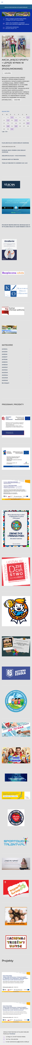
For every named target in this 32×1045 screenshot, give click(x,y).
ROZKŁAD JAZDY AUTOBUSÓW (10, 159)
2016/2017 (4, 357)
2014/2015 (4, 351)
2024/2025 (5, 377)
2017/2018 (4, 359)
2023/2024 (5, 375)
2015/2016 (4, 354)
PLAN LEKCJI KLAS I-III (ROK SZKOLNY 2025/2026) (15, 143)
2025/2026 (5, 380)
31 (12, 129)
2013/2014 (4, 349)
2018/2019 (4, 362)
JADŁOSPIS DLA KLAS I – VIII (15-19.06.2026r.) (14, 155)
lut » (6, 131)
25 (16, 126)
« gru (3, 131)
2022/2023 (5, 372)
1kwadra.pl (12, 1033)
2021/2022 (5, 370)
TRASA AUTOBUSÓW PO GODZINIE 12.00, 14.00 (14, 163)
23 (8, 126)
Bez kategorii (5, 383)
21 (27, 123)
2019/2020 (5, 364)
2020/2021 (5, 367)
